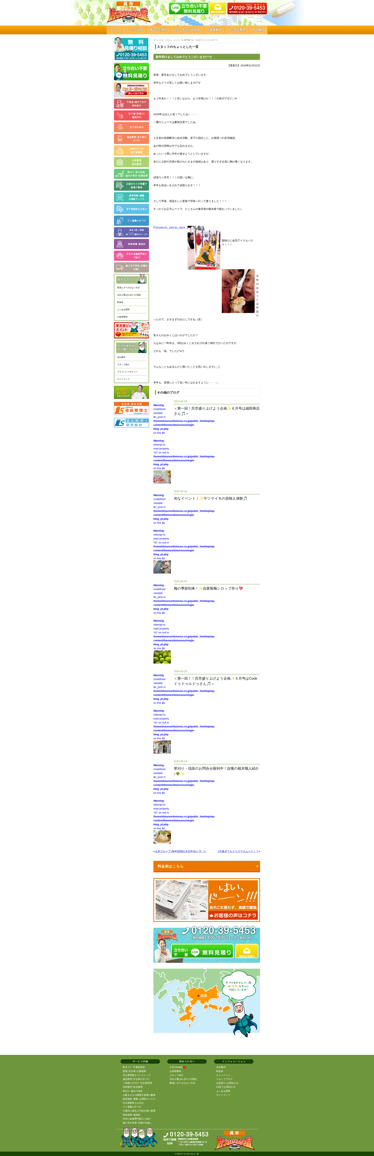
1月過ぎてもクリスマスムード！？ (238, 851)
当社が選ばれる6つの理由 (129, 295)
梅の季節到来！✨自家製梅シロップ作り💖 (208, 588)
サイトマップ (123, 379)
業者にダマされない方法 (128, 287)
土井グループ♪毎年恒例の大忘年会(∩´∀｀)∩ (180, 851)
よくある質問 (123, 309)
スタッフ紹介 (123, 364)
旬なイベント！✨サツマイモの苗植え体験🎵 (210, 498)
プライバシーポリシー (127, 372)
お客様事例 (122, 317)
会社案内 (121, 357)
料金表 (120, 302)
